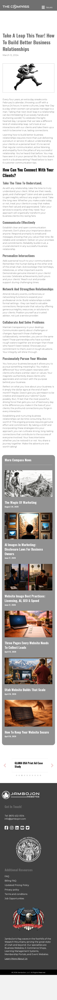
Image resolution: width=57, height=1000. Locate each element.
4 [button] (24, 775)
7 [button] (32, 775)
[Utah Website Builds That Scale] (28, 670)
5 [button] (27, 775)
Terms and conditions (16, 894)
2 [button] (19, 775)
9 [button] (37, 775)
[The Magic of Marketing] (28, 483)
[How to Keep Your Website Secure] (28, 713)
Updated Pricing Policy (17, 885)
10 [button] (40, 775)
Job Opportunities (14, 898)
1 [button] (16, 775)
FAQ (7, 876)
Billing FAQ (10, 881)
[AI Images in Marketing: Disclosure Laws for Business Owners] (28, 525)
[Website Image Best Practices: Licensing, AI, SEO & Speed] (28, 577)
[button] (5, 765)
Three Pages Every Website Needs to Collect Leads (27, 645)
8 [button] (35, 775)
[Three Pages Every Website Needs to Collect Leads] (28, 624)
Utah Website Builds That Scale (25, 689)
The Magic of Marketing (21, 502)
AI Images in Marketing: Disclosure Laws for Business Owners (24, 549)
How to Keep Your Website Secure (27, 732)
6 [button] (29, 775)
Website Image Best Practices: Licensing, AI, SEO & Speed (25, 598)
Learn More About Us (16, 958)
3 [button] (22, 775)
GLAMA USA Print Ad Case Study (26, 764)
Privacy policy (12, 889)
